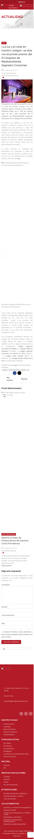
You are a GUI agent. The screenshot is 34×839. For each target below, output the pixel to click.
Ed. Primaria (7, 746)
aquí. (18, 158)
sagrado (23, 370)
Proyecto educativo (10, 732)
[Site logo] (4, 6)
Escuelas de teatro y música (13, 796)
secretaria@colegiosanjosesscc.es (16, 701)
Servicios (6, 779)
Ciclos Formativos (9, 756)
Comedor (6, 777)
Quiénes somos (8, 724)
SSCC (4, 43)
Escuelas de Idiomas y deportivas (15, 793)
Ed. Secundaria (8, 749)
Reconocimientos (9, 729)
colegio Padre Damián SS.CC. (18, 356)
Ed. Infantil (7, 743)
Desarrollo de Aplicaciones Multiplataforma (12, 820)
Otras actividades (9, 799)
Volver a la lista (17, 379)
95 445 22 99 (8, 696)
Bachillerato (7, 751)
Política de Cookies (17, 833)
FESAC (4, 534)
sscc (28, 370)
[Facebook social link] (10, 1)
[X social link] (12, 1)
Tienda (5, 782)
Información (11, 534)
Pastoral (6, 765)
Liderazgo (7, 727)
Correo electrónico (8, 615)
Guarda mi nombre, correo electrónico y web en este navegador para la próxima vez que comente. (17, 634)
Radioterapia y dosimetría (12, 817)
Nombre (4, 607)
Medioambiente (8, 734)
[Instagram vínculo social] (15, 1)
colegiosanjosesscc (11, 70)
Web (3, 623)
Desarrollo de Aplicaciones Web (14, 824)
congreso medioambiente (10, 370)
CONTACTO (21, 2)
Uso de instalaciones (10, 785)
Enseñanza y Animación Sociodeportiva (17, 807)
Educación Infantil (9, 810)
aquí (15, 365)
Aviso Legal (19, 831)
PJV (4, 768)
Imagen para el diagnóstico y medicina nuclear (16, 813)
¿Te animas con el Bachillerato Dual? (16, 754)
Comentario (5, 585)
